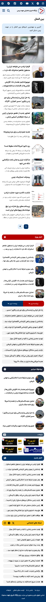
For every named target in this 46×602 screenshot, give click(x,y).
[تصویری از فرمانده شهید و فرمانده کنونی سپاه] (39, 426)
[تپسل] (25, 439)
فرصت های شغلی (18, 590)
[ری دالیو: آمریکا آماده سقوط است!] (38, 149)
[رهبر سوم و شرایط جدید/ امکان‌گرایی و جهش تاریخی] (39, 271)
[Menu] (4, 10)
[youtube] (27, 3)
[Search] (8, 11)
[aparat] (2, 3)
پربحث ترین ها (12, 303)
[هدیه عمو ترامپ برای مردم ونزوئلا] (38, 134)
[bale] (8, 3)
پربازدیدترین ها (33, 303)
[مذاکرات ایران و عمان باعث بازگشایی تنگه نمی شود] (38, 165)
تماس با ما (29, 590)
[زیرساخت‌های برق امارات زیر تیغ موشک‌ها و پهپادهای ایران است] (38, 212)
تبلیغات (8, 590)
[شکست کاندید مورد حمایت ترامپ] (38, 196)
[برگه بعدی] (20, 226)
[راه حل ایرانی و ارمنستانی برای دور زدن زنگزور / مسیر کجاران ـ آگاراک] (38, 103)
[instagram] (43, 3)
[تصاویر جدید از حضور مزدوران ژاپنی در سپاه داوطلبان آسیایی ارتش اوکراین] (38, 118)
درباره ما (37, 590)
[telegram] (38, 3)
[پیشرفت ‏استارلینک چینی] (38, 181)
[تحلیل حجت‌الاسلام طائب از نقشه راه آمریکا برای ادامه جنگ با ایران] (39, 294)
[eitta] (15, 3)
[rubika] (21, 3)
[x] (32, 3)
